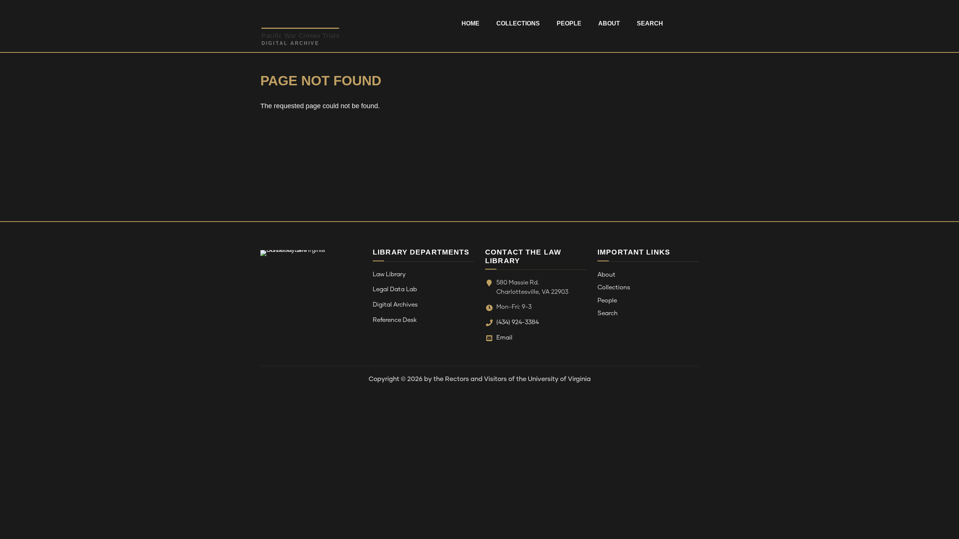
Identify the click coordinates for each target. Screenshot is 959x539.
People (569, 23)
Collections (518, 23)
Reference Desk (395, 320)
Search (650, 23)
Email (504, 338)
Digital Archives (395, 305)
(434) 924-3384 (517, 322)
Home (471, 23)
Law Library (389, 274)
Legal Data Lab (395, 289)
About (609, 23)
